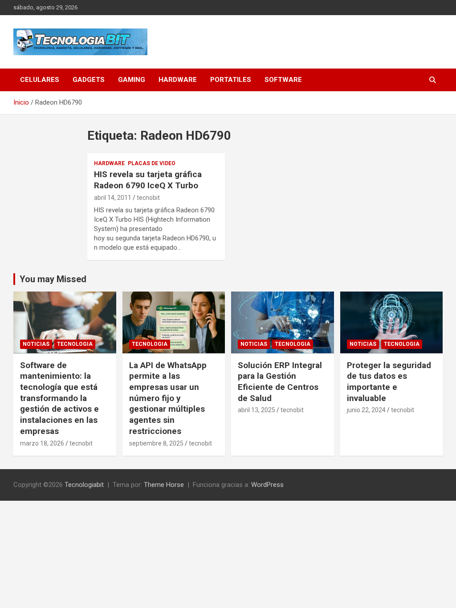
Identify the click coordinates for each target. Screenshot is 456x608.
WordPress (267, 485)
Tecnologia (75, 344)
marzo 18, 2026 (42, 443)
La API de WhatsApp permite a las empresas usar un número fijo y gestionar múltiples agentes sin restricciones (168, 398)
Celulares (39, 80)
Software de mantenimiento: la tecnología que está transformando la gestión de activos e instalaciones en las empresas (59, 398)
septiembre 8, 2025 (156, 443)
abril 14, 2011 (112, 197)
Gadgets (89, 80)
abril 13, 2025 (256, 409)
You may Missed (53, 279)
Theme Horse (164, 485)
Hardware (178, 80)
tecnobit (148, 197)
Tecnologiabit (84, 485)
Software (283, 80)
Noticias (36, 344)
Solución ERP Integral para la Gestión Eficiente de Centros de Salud (280, 381)
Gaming (131, 80)
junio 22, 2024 (366, 409)
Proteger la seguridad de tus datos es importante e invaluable (389, 381)
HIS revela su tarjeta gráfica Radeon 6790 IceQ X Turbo (148, 180)
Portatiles (230, 80)
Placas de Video (151, 163)
